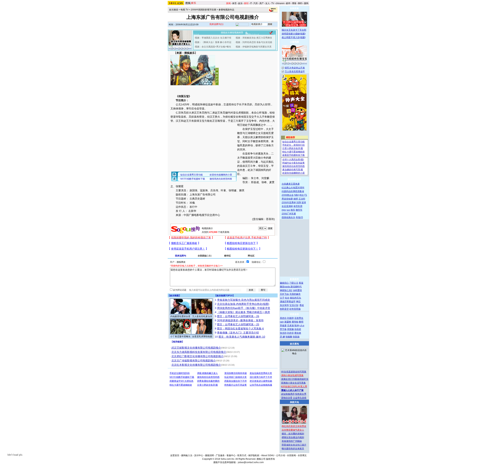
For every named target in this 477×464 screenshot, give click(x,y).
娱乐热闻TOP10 (225, 295)
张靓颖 (288, 336)
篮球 (303, 202)
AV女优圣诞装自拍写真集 (293, 371)
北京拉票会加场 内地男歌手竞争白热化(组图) (243, 303)
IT (251, 3)
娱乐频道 (173, 9)
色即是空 (284, 309)
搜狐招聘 (209, 455)
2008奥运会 (288, 195)
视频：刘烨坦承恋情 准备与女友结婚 (254, 42)
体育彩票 (297, 206)
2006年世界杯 (289, 202)
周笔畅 (290, 329)
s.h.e (301, 325)
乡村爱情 (297, 290)
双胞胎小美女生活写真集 (293, 383)
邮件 (288, 3)
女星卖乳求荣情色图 (202, 336)
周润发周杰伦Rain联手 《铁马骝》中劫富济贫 (243, 308)
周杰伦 (283, 318)
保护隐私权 (253, 455)
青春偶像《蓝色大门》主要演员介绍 (238, 332)
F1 (305, 195)
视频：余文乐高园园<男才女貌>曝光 (213, 46)
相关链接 (177, 341)
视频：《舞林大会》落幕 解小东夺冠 (213, 42)
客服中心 (231, 455)
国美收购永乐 (288, 217)
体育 (234, 3)
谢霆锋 (287, 322)
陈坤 (296, 325)
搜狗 (306, 3)
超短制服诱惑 (288, 394)
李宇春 (283, 329)
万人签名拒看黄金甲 (295, 71)
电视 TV (184, 9)
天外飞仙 (284, 294)
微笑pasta (285, 286)
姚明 (295, 198)
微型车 (299, 210)
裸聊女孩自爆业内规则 (293, 437)
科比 (301, 195)
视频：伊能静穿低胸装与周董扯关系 (253, 46)
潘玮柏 (295, 322)
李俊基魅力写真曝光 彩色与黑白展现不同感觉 (243, 299)
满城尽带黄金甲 (288, 301)
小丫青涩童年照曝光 (180, 336)
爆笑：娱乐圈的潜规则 (293, 433)
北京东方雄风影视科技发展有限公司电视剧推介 (198, 351)
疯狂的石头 (295, 297)
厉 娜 (282, 336)
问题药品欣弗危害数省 (293, 191)
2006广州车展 (289, 213)
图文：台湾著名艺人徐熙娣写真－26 (238, 316)
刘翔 (298, 202)
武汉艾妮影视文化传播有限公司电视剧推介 (196, 347)
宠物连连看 (286, 397)
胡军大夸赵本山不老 (295, 67)
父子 (282, 297)
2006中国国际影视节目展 (203, 9)
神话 (298, 301)
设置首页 (174, 455)
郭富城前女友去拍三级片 (294, 445)
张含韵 (283, 333)
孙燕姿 (297, 329)
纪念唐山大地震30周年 (293, 187)
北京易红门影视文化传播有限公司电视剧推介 (197, 356)
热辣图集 (294, 8)
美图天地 (294, 402)
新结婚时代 (296, 286)
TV (272, 3)
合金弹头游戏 (299, 397)
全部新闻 (291, 455)
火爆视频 (294, 42)
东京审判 (284, 305)
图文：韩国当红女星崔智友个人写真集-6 (240, 328)
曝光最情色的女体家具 (293, 448)
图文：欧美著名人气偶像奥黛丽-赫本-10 (242, 336)
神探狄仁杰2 (286, 290)
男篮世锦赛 (287, 198)
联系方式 (241, 455)
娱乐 (240, 3)
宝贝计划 (293, 305)
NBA (296, 195)
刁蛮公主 (293, 283)
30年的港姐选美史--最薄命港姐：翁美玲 (240, 320)
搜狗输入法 (186, 455)
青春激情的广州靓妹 (292, 441)
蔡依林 (297, 333)
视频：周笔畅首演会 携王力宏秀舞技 (254, 37)
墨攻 (301, 305)
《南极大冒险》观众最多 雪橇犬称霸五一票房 (243, 312)
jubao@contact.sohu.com (251, 462)
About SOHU (267, 455)
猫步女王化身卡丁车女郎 (294, 30)
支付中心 (198, 455)
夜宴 (301, 283)
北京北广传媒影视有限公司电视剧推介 (193, 360)
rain (282, 322)
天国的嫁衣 (295, 294)
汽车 (255, 3)
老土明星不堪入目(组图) (294, 37)
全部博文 (302, 455)
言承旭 (290, 325)
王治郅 (301, 198)
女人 (267, 3)
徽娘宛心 (284, 283)
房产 (261, 3)
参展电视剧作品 (226, 9)
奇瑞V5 (299, 217)
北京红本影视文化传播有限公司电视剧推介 (196, 364)
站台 (287, 297)
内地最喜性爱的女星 (180, 316)
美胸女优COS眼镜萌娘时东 (294, 379)
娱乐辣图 (174, 295)
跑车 (293, 210)
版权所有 (270, 459)
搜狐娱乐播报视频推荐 (232, 32)
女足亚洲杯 (287, 206)
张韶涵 (296, 336)
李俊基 (283, 325)
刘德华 (290, 318)
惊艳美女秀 (300, 394)
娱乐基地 (294, 343)
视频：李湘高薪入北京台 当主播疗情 (213, 37)
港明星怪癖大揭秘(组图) (294, 33)
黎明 (301, 322)
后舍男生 (298, 318)
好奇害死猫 (295, 309)
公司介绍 (280, 455)
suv (288, 210)
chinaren (280, 3)
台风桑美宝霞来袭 (291, 184)
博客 (294, 3)
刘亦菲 (290, 333)
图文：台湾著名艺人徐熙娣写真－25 (238, 324)
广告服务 (220, 455)
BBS (300, 3)
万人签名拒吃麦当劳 (202, 316)
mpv (284, 210)
